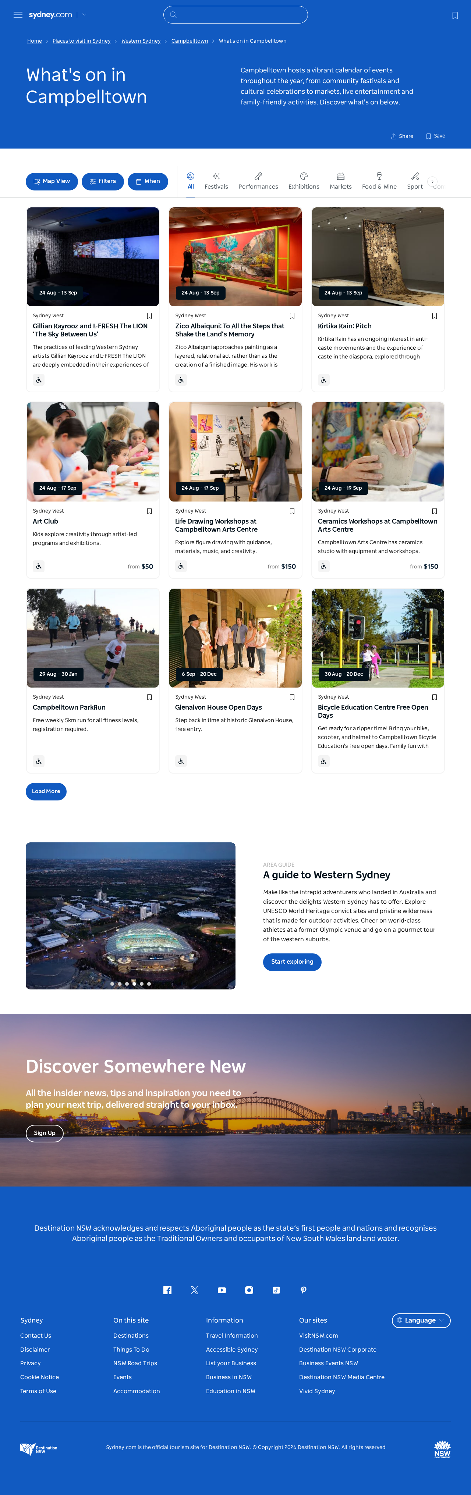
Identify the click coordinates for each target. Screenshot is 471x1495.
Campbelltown (189, 41)
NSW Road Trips (135, 1363)
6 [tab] (149, 984)
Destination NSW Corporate (337, 1350)
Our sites (313, 1320)
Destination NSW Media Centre (342, 1377)
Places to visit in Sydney (82, 41)
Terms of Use (38, 1391)
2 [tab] (119, 984)
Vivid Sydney (317, 1391)
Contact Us (35, 1336)
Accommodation (136, 1391)
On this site (131, 1320)
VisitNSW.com (318, 1336)
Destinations (131, 1336)
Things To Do (131, 1350)
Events (122, 1377)
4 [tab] (134, 984)
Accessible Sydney (232, 1350)
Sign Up (45, 1133)
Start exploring (292, 962)
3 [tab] (127, 984)
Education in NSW (230, 1391)
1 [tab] (112, 984)
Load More (46, 791)
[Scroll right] (432, 181)
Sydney (31, 1320)
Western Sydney (141, 41)
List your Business (231, 1363)
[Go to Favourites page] (454, 14)
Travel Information (232, 1336)
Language (420, 1320)
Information (224, 1320)
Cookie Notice (39, 1377)
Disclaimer (35, 1350)
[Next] (224, 916)
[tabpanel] (131, 915)
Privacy (30, 1363)
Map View (56, 181)
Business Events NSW (328, 1363)
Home (34, 41)
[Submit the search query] (173, 14)
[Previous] (36, 916)
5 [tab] (142, 984)
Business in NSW (229, 1377)
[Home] (50, 14)
